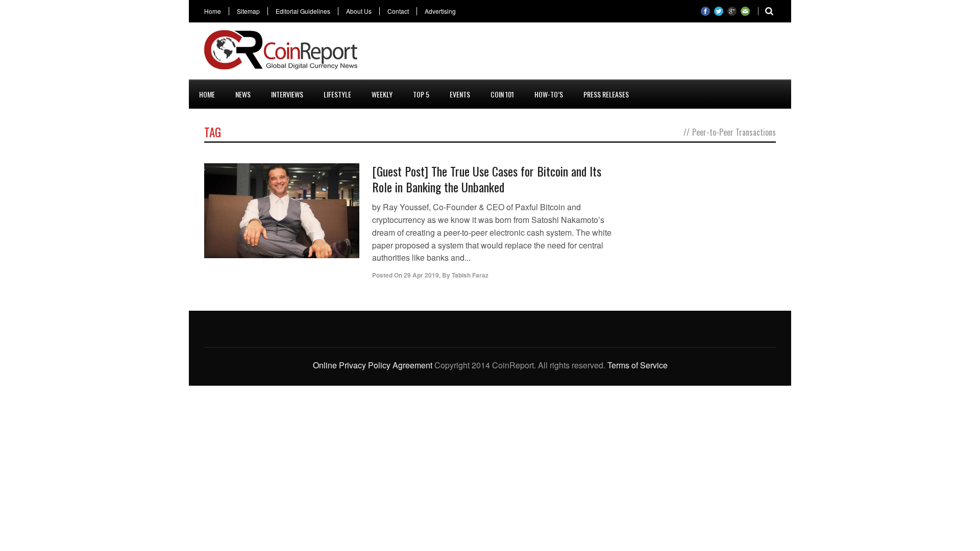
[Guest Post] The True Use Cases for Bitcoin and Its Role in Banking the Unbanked (486, 179)
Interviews (287, 94)
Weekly (382, 94)
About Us (359, 11)
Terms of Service (637, 365)
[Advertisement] (590, 53)
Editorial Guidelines (303, 11)
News (243, 94)
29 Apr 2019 (421, 275)
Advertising (440, 11)
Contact (398, 11)
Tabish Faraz (470, 275)
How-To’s (548, 94)
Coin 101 (502, 94)
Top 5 (421, 94)
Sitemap (248, 11)
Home (212, 11)
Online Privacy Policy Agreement (372, 365)
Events (460, 94)
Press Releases (606, 94)
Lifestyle (337, 94)
